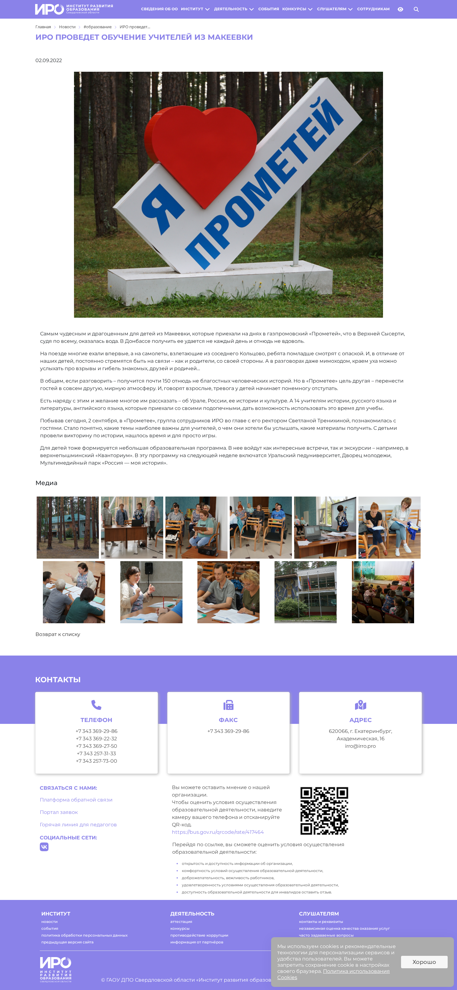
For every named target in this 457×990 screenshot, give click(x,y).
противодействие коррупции (199, 935)
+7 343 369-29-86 (97, 731)
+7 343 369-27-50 (96, 746)
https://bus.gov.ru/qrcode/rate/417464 (218, 832)
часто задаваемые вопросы (326, 935)
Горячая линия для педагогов (78, 825)
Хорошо (424, 962)
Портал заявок (59, 812)
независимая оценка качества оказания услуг (344, 928)
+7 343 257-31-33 (96, 753)
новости (49, 921)
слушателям (331, 9)
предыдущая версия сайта (67, 942)
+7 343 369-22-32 (96, 739)
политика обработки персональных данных (84, 935)
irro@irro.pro (360, 746)
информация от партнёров (196, 942)
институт (192, 9)
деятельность (230, 9)
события (268, 9)
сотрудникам (373, 9)
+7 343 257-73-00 (96, 761)
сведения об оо (159, 9)
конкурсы (294, 9)
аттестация (181, 921)
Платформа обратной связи (76, 800)
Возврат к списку (57, 634)
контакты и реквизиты (321, 921)
